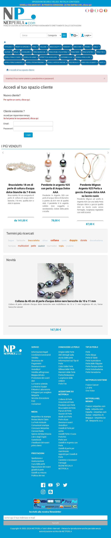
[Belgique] (106, 10)
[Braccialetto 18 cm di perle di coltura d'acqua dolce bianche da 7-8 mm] (21, 167)
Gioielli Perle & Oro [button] (83, 57)
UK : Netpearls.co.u (94, 421)
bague (11, 240)
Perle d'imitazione (66, 375)
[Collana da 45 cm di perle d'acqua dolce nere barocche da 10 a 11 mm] (55, 281)
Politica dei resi (38, 475)
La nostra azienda (39, 384)
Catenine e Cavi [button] (67, 57)
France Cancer (92, 385)
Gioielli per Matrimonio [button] (35, 62)
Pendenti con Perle (66, 405)
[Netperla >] (5, 70)
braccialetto (34, 240)
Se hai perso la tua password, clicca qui (20, 118)
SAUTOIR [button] (7, 52)
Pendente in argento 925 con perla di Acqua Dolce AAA (55, 188)
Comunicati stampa (40, 425)
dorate (83, 240)
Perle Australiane (93, 360)
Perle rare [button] (75, 52)
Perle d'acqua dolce (94, 366)
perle (33, 245)
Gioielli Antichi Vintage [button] (56, 62)
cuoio (64, 240)
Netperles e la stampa (41, 416)
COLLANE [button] (43, 47)
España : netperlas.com (96, 412)
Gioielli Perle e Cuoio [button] (12, 57)
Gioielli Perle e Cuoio (67, 434)
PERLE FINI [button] (100, 52)
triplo (61, 246)
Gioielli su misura (38, 472)
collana (55, 240)
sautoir (41, 246)
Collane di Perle (65, 399)
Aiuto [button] (101, 62)
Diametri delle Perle (66, 372)
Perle (88, 352)
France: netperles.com (95, 406)
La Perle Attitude (38, 422)
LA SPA (89, 388)
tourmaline (52, 246)
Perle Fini (62, 384)
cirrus (45, 240)
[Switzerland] (101, 10)
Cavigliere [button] (26, 52)
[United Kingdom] (92, 10)
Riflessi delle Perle (66, 369)
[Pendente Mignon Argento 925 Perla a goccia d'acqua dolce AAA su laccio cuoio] (90, 167)
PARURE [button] (87, 47)
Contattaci (36, 404)
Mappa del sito (38, 375)
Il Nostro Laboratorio (40, 389)
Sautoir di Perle (65, 414)
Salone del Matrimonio (41, 434)
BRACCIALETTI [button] (55, 47)
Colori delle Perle (65, 366)
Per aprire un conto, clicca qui (16, 100)
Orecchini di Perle (66, 402)
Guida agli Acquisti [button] (88, 62)
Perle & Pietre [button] (88, 52)
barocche (21, 240)
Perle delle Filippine (94, 363)
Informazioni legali (39, 352)
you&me (69, 246)
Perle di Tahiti (91, 358)
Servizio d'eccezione (40, 398)
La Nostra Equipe (39, 386)
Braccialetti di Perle (66, 408)
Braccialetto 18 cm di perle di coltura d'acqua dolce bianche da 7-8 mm (21, 188)
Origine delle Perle (66, 352)
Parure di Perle (64, 411)
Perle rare (62, 440)
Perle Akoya (91, 355)
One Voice (90, 391)
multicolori (23, 245)
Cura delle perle (38, 464)
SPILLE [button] (16, 52)
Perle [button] (34, 47)
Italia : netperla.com (94, 409)
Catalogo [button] (8, 47)
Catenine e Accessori (67, 460)
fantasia (12, 246)
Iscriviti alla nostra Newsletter (45, 512)
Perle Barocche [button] (39, 52)
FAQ (33, 401)
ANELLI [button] (95, 47)
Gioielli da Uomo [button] (30, 57)
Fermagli (62, 463)
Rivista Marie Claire (39, 419)
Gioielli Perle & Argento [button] (13, 62)
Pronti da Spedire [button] (22, 47)
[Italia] (96, 10)
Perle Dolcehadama (94, 369)
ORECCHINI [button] (78, 47)
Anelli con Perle (65, 416)
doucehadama (96, 240)
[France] (87, 10)
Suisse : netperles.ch (95, 415)
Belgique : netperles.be (96, 418)
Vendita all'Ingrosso (40, 372)
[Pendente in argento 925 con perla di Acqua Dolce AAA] (55, 167)
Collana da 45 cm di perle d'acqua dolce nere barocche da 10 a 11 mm (55, 301)
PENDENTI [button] (66, 47)
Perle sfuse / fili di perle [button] (58, 52)
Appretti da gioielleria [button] (49, 57)
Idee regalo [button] (73, 62)
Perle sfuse (63, 419)
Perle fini (62, 437)
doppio (73, 240)
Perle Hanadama (93, 372)
